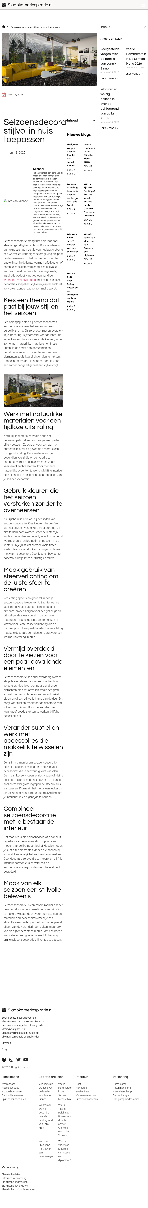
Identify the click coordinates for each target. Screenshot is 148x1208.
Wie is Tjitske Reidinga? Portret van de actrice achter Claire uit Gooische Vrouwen (89, 199)
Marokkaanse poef (86, 1095)
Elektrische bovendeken (15, 1185)
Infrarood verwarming (14, 1178)
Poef (78, 1084)
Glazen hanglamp (122, 1095)
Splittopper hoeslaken (14, 1099)
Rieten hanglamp (122, 1091)
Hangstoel (81, 1087)
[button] (143, 5)
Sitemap (6, 1042)
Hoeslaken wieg (10, 1087)
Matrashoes (8, 1084)
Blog (4, 1049)
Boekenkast (82, 1091)
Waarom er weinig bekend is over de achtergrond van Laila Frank (74, 194)
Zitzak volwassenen (87, 1099)
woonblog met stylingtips (20, 280)
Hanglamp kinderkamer (126, 1099)
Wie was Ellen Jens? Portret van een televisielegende (47, 1149)
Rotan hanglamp (122, 1087)
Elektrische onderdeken (15, 1181)
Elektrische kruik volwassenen (18, 1189)
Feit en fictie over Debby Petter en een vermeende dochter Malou (73, 287)
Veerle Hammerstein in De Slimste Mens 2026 (92, 153)
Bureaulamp (120, 1084)
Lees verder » (109, 78)
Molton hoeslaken (12, 1091)
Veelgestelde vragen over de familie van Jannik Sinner (74, 155)
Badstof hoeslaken (12, 1095)
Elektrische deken (11, 1174)
